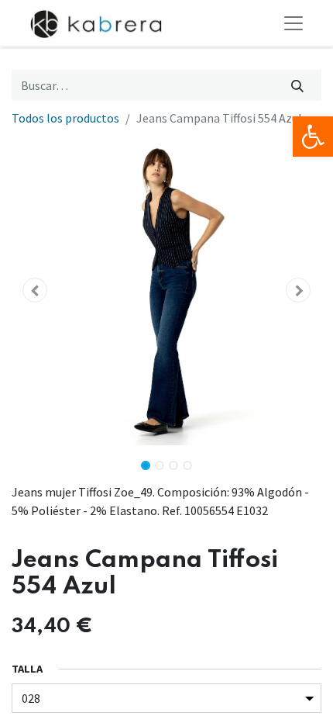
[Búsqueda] (297, 85)
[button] (35, 290)
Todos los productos (65, 118)
